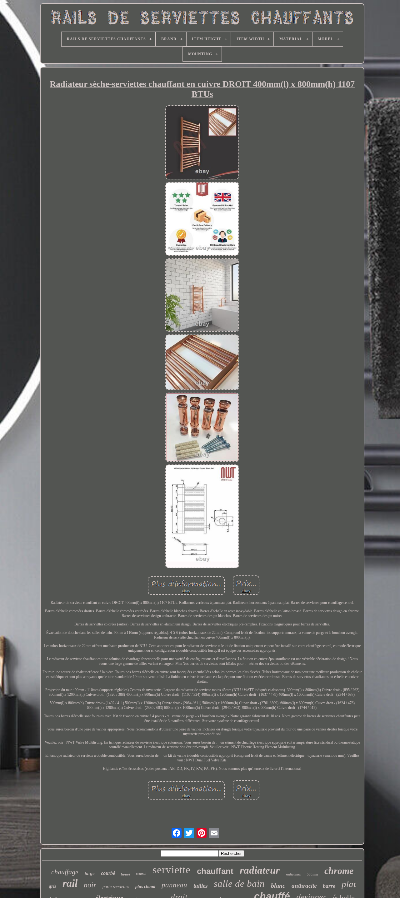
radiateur (260, 870)
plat (349, 884)
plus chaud (145, 886)
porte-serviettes (115, 886)
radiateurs (293, 874)
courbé (108, 873)
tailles (200, 885)
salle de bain (239, 883)
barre (329, 886)
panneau (174, 885)
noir (90, 885)
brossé (125, 874)
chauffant (215, 871)
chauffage (64, 872)
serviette (171, 870)
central (141, 873)
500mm (312, 874)
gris (52, 886)
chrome (338, 870)
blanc (278, 885)
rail (70, 883)
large (90, 873)
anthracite (304, 885)
